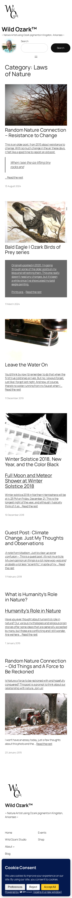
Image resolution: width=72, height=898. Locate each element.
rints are (18, 292)
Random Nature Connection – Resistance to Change (35, 132)
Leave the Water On (26, 364)
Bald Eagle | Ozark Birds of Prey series (33, 249)
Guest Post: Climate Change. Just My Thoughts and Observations (34, 538)
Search (24, 41)
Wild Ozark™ (19, 29)
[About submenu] (14, 847)
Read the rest (15, 177)
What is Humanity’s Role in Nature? (31, 597)
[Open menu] (36, 57)
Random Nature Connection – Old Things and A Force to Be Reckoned (35, 666)
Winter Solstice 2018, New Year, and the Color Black (33, 461)
